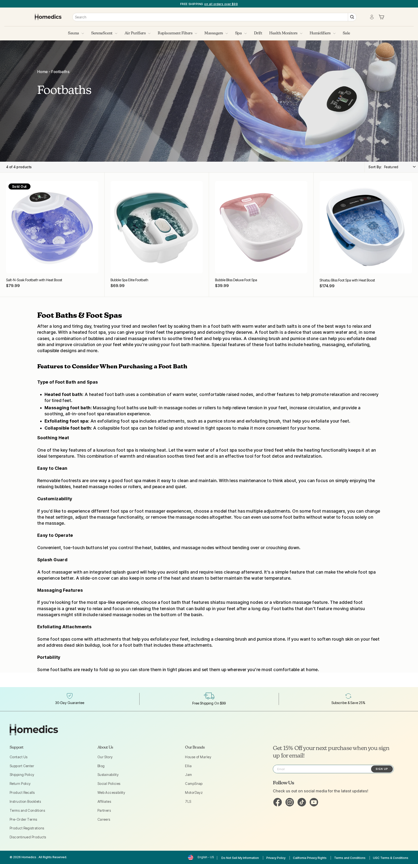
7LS (188, 801)
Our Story (105, 757)
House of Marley (198, 757)
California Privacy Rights (310, 858)
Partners (104, 810)
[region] (209, 3)
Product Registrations (27, 828)
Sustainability (108, 775)
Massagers (213, 33)
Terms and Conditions (27, 810)
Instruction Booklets (25, 801)
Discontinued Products (28, 837)
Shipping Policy (22, 775)
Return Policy (20, 783)
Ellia (188, 766)
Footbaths (60, 71)
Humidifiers (320, 33)
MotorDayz (194, 792)
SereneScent (101, 33)
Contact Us (19, 757)
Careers (103, 819)
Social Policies (108, 783)
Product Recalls (22, 792)
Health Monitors (283, 33)
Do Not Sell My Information (240, 858)
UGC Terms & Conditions (390, 858)
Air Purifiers (135, 33)
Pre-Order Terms (23, 819)
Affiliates (104, 801)
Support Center (22, 766)
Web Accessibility (111, 792)
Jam (188, 775)
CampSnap (194, 783)
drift (258, 33)
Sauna (73, 33)
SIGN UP (382, 769)
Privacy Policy (275, 858)
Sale (346, 33)
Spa (238, 33)
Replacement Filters (175, 33)
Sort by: (375, 167)
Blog (101, 766)
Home (42, 71)
